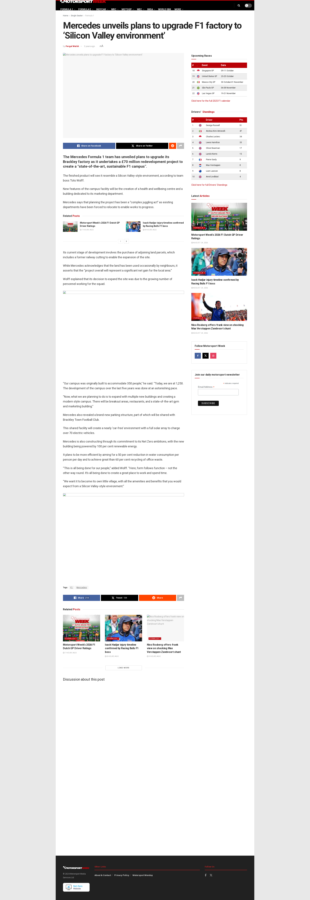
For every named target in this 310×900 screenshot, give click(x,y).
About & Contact (102, 875)
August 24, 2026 (200, 243)
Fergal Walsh (72, 46)
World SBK (164, 9)
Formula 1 (66, 9)
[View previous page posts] (120, 241)
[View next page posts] (126, 241)
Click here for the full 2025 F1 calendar (210, 101)
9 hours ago (154, 656)
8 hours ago (150, 230)
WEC (139, 9)
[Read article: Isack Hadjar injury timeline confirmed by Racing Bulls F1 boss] (133, 226)
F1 (71, 587)
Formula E (84, 9)
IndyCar (101, 9)
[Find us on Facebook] (198, 356)
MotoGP (127, 9)
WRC (113, 9)
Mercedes (82, 587)
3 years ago (89, 46)
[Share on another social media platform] (180, 146)
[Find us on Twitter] (205, 356)
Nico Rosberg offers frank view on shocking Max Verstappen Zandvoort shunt (164, 648)
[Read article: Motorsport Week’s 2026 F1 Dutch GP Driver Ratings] (70, 226)
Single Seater (77, 16)
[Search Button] (239, 5)
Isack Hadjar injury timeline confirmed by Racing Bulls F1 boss (122, 648)
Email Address (206, 386)
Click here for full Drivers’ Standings (209, 185)
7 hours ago (87, 230)
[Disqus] (123, 724)
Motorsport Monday (143, 875)
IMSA (150, 9)
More (178, 9)
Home (65, 16)
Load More (123, 668)
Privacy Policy (121, 875)
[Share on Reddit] (172, 146)
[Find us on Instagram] (213, 356)
